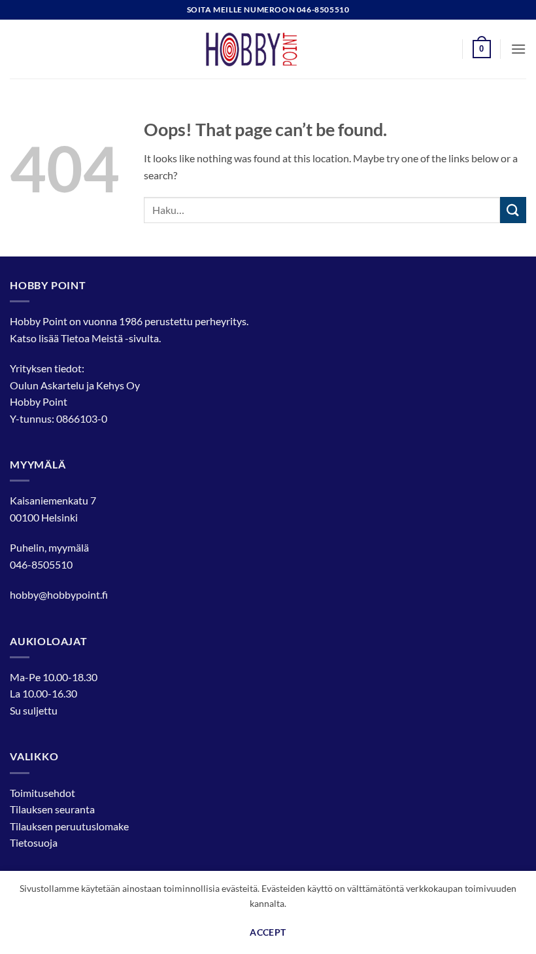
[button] (482, 49)
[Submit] (513, 209)
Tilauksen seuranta (52, 809)
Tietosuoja (34, 842)
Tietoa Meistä (92, 338)
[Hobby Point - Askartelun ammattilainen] (268, 49)
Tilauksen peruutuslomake (69, 826)
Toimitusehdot (42, 792)
